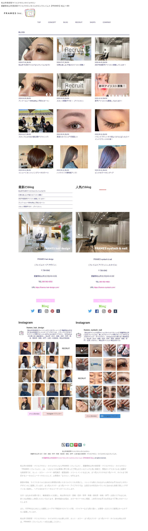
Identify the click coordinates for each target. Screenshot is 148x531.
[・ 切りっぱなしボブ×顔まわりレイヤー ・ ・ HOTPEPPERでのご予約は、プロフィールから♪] (66, 389)
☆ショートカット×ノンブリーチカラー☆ (34, 173)
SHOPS (92, 22)
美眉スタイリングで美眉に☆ (67, 137)
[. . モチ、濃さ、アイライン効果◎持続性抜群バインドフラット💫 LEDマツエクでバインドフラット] (95, 378)
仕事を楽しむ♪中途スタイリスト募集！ (71, 65)
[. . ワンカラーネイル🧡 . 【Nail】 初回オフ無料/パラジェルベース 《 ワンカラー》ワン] (109, 405)
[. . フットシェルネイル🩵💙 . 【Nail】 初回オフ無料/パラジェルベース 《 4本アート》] (95, 364)
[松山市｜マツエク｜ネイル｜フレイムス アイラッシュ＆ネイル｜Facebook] (97, 311)
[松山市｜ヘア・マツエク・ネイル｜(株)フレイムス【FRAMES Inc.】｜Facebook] (68, 444)
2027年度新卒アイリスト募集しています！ (110, 65)
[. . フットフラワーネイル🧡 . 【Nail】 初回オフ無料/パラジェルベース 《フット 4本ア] (123, 350)
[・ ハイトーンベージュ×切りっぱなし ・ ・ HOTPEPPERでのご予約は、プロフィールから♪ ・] (24, 376)
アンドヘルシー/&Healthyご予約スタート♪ (34, 101)
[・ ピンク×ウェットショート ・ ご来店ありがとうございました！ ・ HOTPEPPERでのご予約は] (66, 376)
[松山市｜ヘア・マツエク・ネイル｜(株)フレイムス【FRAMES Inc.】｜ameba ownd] (84, 444)
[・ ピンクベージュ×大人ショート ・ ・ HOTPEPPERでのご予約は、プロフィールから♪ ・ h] (24, 348)
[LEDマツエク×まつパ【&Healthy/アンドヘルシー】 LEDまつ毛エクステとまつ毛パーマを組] (109, 392)
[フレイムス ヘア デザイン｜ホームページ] (45, 232)
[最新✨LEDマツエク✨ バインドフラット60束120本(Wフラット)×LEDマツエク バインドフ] (95, 350)
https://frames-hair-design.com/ (47, 287)
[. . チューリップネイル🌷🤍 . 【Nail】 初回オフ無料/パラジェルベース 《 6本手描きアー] (95, 392)
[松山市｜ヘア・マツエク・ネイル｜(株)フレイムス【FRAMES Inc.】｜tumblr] (80, 444)
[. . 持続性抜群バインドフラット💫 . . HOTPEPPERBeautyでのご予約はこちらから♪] (123, 378)
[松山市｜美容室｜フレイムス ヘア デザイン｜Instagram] (46, 310)
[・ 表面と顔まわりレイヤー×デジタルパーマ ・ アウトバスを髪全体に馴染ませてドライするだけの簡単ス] (24, 362)
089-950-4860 (104, 282)
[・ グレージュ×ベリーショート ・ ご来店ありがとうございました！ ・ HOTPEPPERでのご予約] (52, 376)
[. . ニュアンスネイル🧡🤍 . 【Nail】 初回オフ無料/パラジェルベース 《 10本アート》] (109, 350)
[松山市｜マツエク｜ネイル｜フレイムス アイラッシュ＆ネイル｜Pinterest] (110, 311)
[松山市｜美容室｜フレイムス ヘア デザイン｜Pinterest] (52, 310)
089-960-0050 (47, 282)
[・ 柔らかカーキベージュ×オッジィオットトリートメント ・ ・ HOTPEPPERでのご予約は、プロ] (52, 348)
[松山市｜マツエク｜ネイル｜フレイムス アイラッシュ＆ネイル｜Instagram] (104, 311)
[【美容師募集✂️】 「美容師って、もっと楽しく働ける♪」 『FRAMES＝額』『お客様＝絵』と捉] (66, 348)
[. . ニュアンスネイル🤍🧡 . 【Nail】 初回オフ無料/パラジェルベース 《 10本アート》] (109, 378)
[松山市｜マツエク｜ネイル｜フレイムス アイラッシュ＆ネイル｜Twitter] (90, 311)
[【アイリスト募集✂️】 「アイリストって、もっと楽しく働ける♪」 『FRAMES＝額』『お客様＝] (82, 378)
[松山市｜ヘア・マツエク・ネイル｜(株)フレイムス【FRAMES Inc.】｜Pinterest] (76, 444)
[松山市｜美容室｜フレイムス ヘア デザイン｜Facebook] (40, 310)
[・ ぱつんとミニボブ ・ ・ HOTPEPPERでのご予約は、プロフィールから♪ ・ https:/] (52, 362)
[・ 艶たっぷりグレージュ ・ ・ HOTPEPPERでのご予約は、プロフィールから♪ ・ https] (52, 389)
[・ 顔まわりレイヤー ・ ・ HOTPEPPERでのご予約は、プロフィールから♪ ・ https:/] (38, 348)
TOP (39, 22)
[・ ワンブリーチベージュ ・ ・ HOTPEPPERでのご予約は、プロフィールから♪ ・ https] (38, 362)
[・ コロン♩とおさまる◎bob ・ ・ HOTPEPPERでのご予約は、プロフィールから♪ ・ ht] (38, 389)
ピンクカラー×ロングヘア (104, 173)
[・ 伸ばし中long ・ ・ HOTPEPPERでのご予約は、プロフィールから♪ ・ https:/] (66, 362)
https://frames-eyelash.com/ (104, 287)
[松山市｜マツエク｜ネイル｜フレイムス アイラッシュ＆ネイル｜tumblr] (115, 311)
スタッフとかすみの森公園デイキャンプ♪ (34, 137)
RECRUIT (78, 22)
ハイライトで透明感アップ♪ (67, 173)
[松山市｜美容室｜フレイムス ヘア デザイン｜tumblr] (58, 310)
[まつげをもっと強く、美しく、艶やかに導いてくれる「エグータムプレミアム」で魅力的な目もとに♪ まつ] (38, 403)
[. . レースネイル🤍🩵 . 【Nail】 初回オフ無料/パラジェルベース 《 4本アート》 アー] (95, 405)
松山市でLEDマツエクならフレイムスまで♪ (34, 65)
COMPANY (107, 22)
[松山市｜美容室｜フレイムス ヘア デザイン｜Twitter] (33, 310)
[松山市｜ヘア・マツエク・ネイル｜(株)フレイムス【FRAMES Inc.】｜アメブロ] (72, 444)
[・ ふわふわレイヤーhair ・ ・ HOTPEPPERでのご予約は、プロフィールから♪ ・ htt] (66, 403)
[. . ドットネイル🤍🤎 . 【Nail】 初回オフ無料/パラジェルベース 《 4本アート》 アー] (82, 364)
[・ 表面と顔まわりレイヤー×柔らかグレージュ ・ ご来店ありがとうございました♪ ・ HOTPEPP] (38, 376)
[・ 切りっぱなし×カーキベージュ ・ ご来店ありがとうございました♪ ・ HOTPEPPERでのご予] (24, 389)
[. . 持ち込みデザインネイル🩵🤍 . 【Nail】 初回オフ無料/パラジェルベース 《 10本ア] (123, 392)
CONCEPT (52, 22)
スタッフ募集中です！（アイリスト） (70, 101)
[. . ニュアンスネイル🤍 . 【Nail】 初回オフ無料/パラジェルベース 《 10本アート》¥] (82, 392)
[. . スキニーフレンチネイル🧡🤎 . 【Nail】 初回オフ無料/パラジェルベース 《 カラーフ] (123, 405)
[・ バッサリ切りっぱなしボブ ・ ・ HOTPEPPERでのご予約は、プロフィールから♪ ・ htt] (52, 403)
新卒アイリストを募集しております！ (108, 101)
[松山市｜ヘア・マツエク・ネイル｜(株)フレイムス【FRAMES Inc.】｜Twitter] (63, 444)
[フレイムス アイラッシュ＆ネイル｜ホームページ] (103, 232)
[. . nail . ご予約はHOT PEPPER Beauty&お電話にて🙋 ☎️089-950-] (82, 350)
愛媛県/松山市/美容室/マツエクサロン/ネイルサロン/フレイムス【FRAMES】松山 (68, 458)
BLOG (65, 22)
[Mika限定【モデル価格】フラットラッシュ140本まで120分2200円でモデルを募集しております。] (82, 405)
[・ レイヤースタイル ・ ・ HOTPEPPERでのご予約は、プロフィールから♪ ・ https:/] (24, 403)
